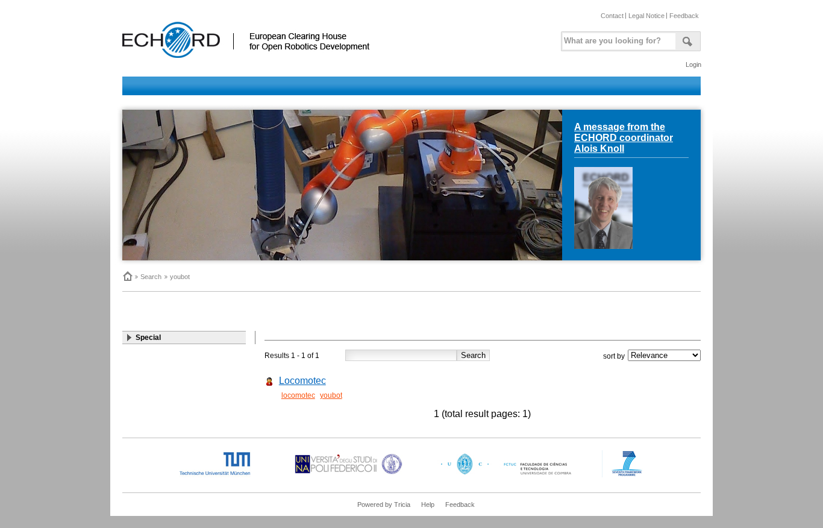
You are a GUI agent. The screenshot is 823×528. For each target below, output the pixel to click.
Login (693, 64)
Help (427, 504)
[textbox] (617, 38)
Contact (612, 15)
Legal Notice (646, 15)
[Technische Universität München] (225, 475)
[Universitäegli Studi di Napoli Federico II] (348, 475)
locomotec (298, 395)
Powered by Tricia (383, 504)
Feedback (684, 15)
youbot (180, 276)
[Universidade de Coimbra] (508, 475)
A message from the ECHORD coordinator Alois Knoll (623, 138)
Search (150, 276)
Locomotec (302, 381)
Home (127, 276)
